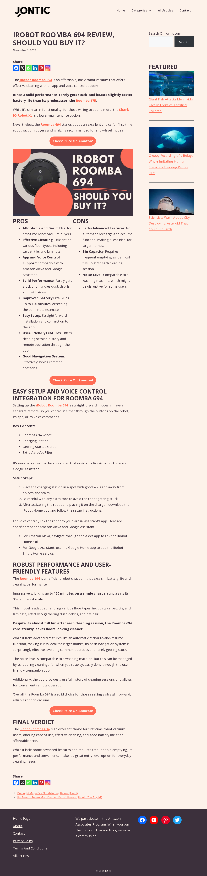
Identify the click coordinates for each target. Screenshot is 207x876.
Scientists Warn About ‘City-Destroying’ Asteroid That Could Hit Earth (170, 223)
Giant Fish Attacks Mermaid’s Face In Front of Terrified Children (171, 105)
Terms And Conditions (30, 848)
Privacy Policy (23, 841)
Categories (139, 10)
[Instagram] (47, 68)
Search (184, 41)
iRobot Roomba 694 (34, 729)
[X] (22, 68)
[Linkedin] (35, 68)
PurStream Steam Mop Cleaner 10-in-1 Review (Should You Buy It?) (59, 797)
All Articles (165, 10)
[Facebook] (16, 68)
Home (120, 10)
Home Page (21, 818)
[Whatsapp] (29, 68)
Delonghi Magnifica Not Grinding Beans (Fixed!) (47, 793)
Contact (185, 10)
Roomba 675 (86, 100)
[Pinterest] (41, 68)
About (17, 826)
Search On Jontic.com (165, 33)
